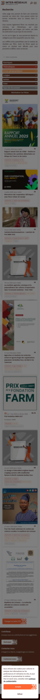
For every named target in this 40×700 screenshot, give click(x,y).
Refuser (20, 694)
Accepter (18, 687)
